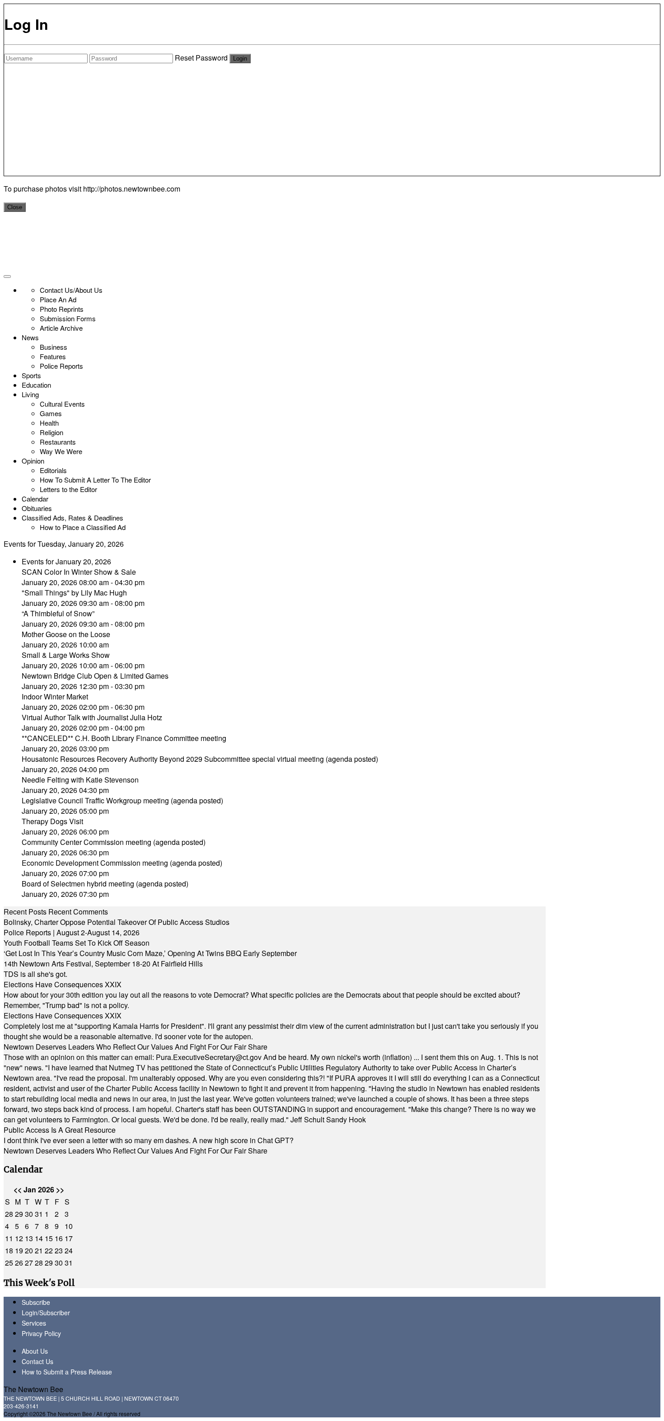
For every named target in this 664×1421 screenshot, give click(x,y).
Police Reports (61, 365)
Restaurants (58, 441)
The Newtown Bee (33, 1389)
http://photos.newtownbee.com (131, 188)
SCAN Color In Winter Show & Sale (79, 572)
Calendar (35, 498)
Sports (31, 375)
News (30, 337)
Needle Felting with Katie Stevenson (80, 779)
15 (49, 1238)
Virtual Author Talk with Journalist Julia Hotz (92, 717)
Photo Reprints (62, 309)
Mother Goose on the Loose (66, 634)
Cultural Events (62, 403)
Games (51, 413)
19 (19, 1250)
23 (59, 1250)
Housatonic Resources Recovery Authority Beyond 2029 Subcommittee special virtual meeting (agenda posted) (200, 759)
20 (29, 1250)
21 (39, 1250)
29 (19, 1214)
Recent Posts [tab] (25, 911)
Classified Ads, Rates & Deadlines (72, 517)
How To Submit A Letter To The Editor (95, 479)
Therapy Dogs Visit (52, 821)
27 (29, 1262)
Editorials (53, 470)
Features (53, 356)
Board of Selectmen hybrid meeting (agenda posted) (105, 883)
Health (49, 422)
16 (59, 1238)
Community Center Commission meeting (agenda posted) (114, 842)
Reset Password (201, 57)
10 (69, 1226)
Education (36, 384)
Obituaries (37, 508)
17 (69, 1238)
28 (9, 1214)
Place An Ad (58, 299)
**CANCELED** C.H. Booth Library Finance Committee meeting (124, 738)
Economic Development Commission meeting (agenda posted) (122, 863)
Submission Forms (68, 318)
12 (19, 1238)
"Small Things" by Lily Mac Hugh (74, 592)
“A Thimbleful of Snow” (58, 613)
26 (19, 1262)
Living (30, 394)
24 (69, 1250)
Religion (51, 432)
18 (9, 1250)
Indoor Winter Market (55, 696)
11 (9, 1238)
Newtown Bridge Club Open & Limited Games (95, 676)
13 (29, 1238)
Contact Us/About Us (71, 290)
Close (14, 207)
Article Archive (61, 328)
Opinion (33, 460)
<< (18, 1189)
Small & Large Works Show (66, 655)
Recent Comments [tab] (78, 911)
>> (60, 1189)
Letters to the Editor (68, 489)
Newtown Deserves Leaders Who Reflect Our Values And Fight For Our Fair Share (135, 1046)
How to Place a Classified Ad (83, 527)
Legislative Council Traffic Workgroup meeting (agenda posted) (122, 800)
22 (49, 1250)
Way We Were (61, 451)
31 (39, 1214)
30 (29, 1214)
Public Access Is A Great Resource (60, 1130)
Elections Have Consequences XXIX (63, 984)
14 (39, 1238)
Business (53, 347)
